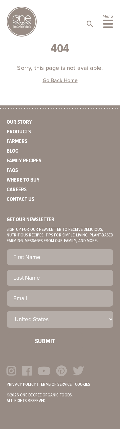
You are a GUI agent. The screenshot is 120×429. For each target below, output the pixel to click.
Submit (45, 342)
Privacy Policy (21, 384)
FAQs (12, 170)
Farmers (17, 141)
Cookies (82, 384)
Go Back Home (60, 80)
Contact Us (20, 199)
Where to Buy (23, 180)
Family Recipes (24, 160)
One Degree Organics (22, 22)
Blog (12, 151)
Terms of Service (55, 384)
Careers (17, 189)
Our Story (19, 122)
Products (19, 131)
